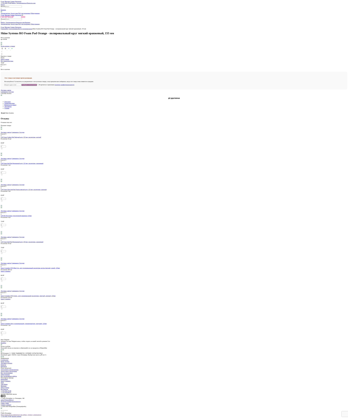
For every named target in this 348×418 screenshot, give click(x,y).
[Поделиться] (3, 410)
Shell (2, 383)
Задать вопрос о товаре (8, 46)
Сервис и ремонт (6, 405)
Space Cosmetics (5, 271)
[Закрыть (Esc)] (1, 410)
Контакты (18, 1)
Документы (8, 106)
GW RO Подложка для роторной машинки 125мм (16, 216)
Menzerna (3, 386)
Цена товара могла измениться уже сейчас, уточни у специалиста (21, 415)
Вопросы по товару (10, 105)
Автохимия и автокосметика (9, 369)
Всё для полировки (24, 13)
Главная (3, 29)
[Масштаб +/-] (7, 410)
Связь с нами (5, 403)
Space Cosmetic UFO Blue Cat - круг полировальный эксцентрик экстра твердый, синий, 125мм (30, 268)
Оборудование (35, 13)
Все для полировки (7, 373)
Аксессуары (14, 13)
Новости (3, 365)
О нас (2, 1)
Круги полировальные (25, 29)
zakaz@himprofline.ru (7, 400)
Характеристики (9, 103)
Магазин (7, 1)
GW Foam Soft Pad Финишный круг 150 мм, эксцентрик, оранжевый (22, 242)
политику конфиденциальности (64, 85)
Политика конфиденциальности (11, 401)
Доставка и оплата (6, 363)
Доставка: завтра (6, 90)
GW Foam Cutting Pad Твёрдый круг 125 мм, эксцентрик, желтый (21, 137)
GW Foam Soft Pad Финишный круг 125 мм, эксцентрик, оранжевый (22, 163)
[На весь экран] (5, 410)
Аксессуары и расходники (9, 371)
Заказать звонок (16, 416)
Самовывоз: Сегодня (7, 92)
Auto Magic (4, 384)
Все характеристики (7, 61)
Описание (7, 101)
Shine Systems (5, 59)
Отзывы (6, 108)
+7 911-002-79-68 (6, 3)
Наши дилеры (5, 361)
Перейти (3, 343)
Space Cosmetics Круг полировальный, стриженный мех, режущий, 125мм (24, 323)
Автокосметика (5, 13)
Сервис (12, 1)
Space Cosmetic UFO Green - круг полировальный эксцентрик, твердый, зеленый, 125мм (28, 296)
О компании (4, 360)
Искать (3, 6)
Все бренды (4, 389)
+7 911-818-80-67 (6, 392)
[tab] (175, 102)
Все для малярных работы (9, 376)
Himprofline (4, 379)
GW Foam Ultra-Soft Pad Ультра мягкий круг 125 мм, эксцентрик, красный (24, 189)
